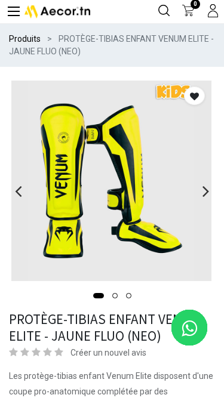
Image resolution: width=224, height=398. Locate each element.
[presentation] (18, 191)
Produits (25, 39)
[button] (98, 295)
